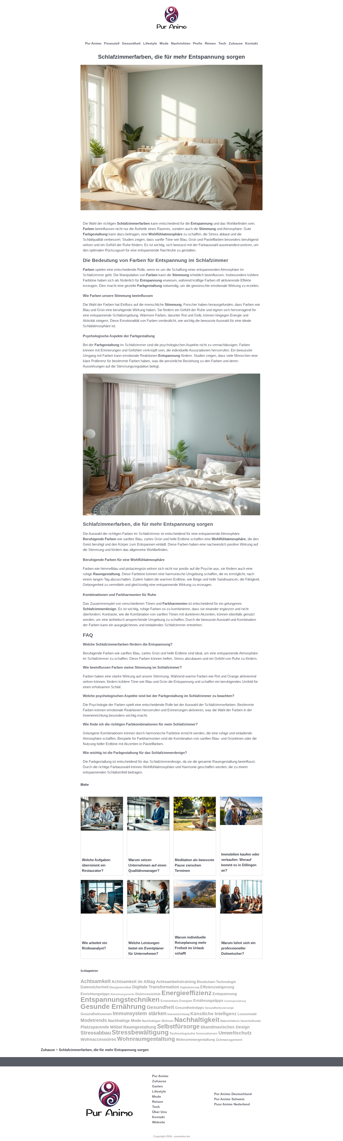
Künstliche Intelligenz (213, 1013)
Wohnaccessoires (98, 1039)
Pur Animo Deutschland (233, 1094)
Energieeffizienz (186, 993)
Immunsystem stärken (139, 1013)
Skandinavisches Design (225, 1027)
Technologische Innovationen (193, 1033)
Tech (222, 43)
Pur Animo (93, 43)
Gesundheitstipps (189, 1008)
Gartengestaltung (235, 1001)
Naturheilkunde (251, 1021)
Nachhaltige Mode (124, 1020)
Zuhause (236, 43)
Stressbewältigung (140, 1032)
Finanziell (111, 43)
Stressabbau (95, 1033)
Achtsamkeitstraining (176, 981)
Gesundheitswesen (96, 1014)
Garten (157, 1086)
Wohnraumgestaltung (146, 1039)
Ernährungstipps (208, 1001)
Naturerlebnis (230, 1021)
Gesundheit (131, 43)
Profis (197, 43)
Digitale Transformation (155, 987)
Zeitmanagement (229, 1039)
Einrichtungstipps (95, 994)
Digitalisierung (189, 987)
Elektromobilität (148, 994)
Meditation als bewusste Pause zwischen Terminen (194, 865)
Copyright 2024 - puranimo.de (171, 1136)
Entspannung (225, 994)
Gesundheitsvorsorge (219, 1008)
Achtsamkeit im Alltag (133, 981)
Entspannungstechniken (120, 999)
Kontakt (251, 43)
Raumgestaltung (139, 1027)
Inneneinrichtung (178, 1014)
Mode (164, 43)
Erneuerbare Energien (176, 1001)
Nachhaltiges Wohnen (157, 1021)
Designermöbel (120, 987)
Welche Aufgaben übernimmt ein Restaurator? (96, 865)
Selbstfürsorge (178, 1026)
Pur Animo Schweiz (229, 1099)
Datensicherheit (94, 987)
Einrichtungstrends (122, 994)
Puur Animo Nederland (232, 1104)
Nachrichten (180, 43)
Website (158, 1122)
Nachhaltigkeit (196, 1019)
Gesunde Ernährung (113, 1006)
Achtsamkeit (95, 981)
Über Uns (159, 1112)
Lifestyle (150, 43)
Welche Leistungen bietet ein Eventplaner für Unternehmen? (146, 948)
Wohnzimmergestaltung (195, 1039)
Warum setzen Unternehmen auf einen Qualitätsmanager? (147, 865)
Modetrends (93, 1020)
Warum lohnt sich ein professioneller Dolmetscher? (238, 948)
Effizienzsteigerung (217, 987)
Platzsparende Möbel (101, 1026)
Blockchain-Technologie (216, 982)
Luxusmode (247, 1014)
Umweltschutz (235, 1032)
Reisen (210, 43)
